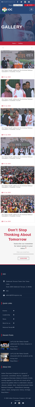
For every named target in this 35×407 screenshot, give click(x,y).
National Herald (8, 327)
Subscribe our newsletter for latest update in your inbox (23, 246)
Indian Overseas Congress (17, 398)
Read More (14, 349)
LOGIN (30, 5)
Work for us (6, 323)
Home (14, 43)
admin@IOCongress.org (9, 1)
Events (5, 310)
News (4, 319)
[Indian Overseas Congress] (7, 9)
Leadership (6, 315)
